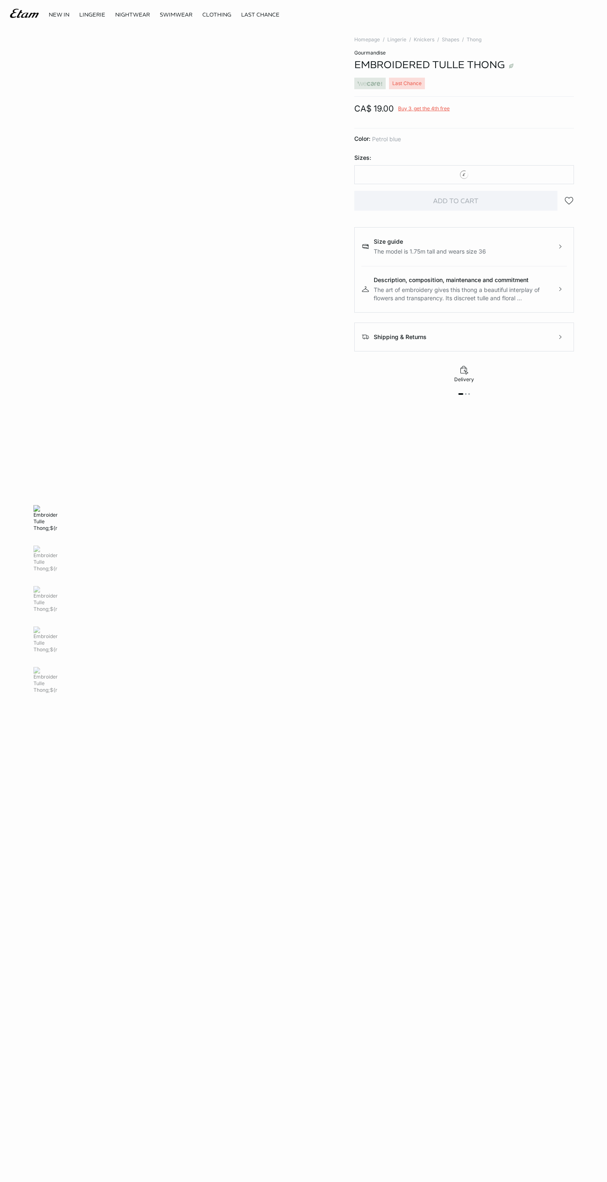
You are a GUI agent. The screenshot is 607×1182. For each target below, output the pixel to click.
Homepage (367, 39)
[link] (59, 15)
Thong (474, 39)
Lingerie (396, 39)
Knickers (424, 39)
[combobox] (464, 174)
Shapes (450, 39)
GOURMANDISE (370, 53)
